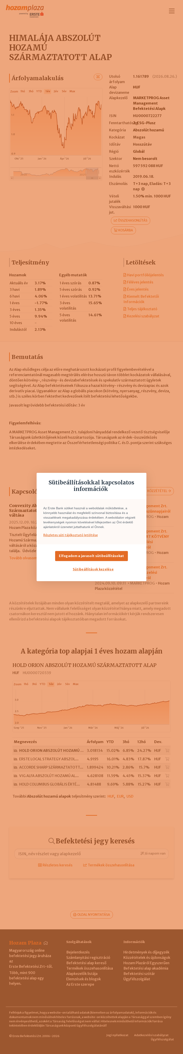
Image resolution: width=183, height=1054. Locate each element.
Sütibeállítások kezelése (93, 569)
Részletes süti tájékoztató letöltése (70, 535)
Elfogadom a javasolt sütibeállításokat (91, 556)
